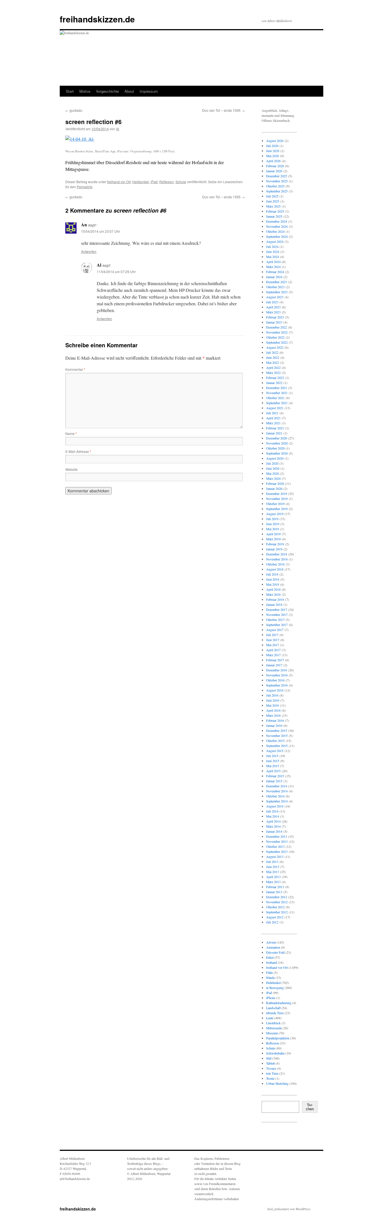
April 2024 (273, 261)
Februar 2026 (275, 166)
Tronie (270, 1078)
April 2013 (273, 876)
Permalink (84, 186)
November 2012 (277, 902)
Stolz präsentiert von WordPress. (289, 1209)
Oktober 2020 (275, 448)
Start (70, 91)
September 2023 (277, 292)
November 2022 (277, 332)
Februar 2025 (275, 211)
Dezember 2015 (276, 730)
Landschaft (273, 1007)
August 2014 (274, 806)
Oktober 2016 (275, 680)
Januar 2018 (274, 604)
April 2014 (273, 821)
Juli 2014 (272, 811)
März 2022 (273, 372)
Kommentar (75, 369)
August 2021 (274, 408)
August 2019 (274, 513)
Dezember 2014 (276, 786)
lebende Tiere (275, 1013)
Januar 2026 (274, 171)
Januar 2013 (274, 892)
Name (71, 433)
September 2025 (277, 191)
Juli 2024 (272, 246)
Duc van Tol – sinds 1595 (223, 110)
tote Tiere (272, 1073)
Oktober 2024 (275, 231)
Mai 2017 (272, 645)
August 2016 (274, 690)
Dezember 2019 (276, 493)
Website (71, 469)
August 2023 (274, 297)
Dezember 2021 (276, 387)
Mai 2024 (272, 256)
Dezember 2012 (276, 897)
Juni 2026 (272, 150)
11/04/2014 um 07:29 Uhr (116, 271)
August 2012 (274, 917)
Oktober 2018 (275, 564)
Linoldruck (273, 1023)
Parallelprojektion (277, 1038)
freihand (271, 962)
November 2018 (277, 559)
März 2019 (273, 539)
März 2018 (273, 594)
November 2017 (277, 614)
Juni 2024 (272, 251)
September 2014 (277, 801)
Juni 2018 (272, 579)
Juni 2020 (272, 468)
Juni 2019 (272, 524)
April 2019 (273, 534)
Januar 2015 (274, 781)
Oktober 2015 (275, 740)
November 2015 (277, 735)
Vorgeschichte (107, 91)
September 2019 (277, 508)
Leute (269, 1018)
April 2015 (273, 771)
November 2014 (277, 791)
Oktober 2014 (275, 796)
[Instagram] (271, 1137)
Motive (84, 91)
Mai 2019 (272, 529)
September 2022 (277, 342)
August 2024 (274, 241)
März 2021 (273, 423)
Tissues (271, 1068)
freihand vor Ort (119, 181)
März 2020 (273, 478)
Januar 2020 (274, 488)
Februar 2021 (275, 428)
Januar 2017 (274, 665)
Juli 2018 (272, 574)
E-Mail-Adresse (78, 451)
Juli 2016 (272, 695)
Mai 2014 (272, 816)
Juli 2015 (272, 755)
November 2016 (277, 675)
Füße (269, 972)
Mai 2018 (272, 584)
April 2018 (273, 589)
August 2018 (274, 569)
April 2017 (273, 650)
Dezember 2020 (276, 438)
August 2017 (274, 629)
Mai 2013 (272, 871)
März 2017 (273, 655)
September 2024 (277, 236)
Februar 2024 (275, 271)
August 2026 (274, 140)
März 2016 (273, 715)
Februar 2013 (275, 887)
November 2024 (277, 226)
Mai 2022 (272, 362)
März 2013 (273, 881)
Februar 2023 (275, 317)
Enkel (270, 957)
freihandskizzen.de (97, 19)
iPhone (270, 997)
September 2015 (277, 745)
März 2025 (273, 206)
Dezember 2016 (276, 670)
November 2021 (277, 392)
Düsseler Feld (275, 952)
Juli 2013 (272, 861)
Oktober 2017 (275, 619)
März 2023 (273, 312)
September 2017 (277, 624)
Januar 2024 (274, 276)
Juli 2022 (272, 352)
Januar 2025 (274, 216)
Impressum (149, 91)
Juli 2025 (272, 196)
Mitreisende (274, 1028)
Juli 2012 (272, 922)
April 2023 (273, 307)
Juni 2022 (272, 357)
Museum (272, 1033)
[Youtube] (288, 1137)
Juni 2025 (272, 201)
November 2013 (277, 841)
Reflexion (166, 181)
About (129, 91)
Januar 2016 (274, 725)
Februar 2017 (275, 660)
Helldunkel (140, 181)
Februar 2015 (275, 776)
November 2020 (277, 443)
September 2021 (277, 403)
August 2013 (274, 856)
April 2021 (273, 418)
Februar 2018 (275, 599)
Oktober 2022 (275, 337)
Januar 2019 (274, 549)
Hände (270, 977)
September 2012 (277, 912)
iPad (154, 181)
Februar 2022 (275, 377)
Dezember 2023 (276, 282)
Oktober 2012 (275, 907)
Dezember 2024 (276, 221)
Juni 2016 (272, 700)
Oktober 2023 (275, 287)
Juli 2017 (272, 634)
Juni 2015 (272, 760)
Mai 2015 (272, 766)
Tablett (270, 1063)
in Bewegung (275, 987)
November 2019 (277, 498)
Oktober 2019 (275, 503)
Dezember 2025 (276, 176)
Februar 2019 (275, 544)
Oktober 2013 (275, 846)
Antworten (88, 251)
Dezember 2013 (276, 836)
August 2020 (274, 458)
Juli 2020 (272, 463)
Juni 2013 (272, 866)
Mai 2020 (272, 473)
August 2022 (274, 347)
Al (117, 128)
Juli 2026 (272, 145)
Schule (181, 181)
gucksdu (73, 110)
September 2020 (277, 453)
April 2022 (273, 367)
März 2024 (273, 266)
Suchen (310, 1107)
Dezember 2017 (276, 609)
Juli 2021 (272, 413)
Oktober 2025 (275, 186)
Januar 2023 (274, 322)
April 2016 (273, 710)
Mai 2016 (272, 705)
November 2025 (277, 181)
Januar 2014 (274, 831)
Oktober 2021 (275, 397)
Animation (273, 947)
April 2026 (273, 161)
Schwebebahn (275, 1053)
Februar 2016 (275, 720)
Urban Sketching (277, 1083)
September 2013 (277, 851)
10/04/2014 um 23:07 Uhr (100, 231)
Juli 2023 (272, 302)
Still (268, 1058)
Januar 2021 (274, 433)
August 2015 (274, 750)
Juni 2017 (272, 639)
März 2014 (273, 826)
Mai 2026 (272, 155)
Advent (271, 942)
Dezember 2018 (276, 554)
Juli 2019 (272, 518)
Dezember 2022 (276, 327)
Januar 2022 (274, 382)
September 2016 (277, 685)
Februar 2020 (275, 483)
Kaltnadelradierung (278, 1002)
